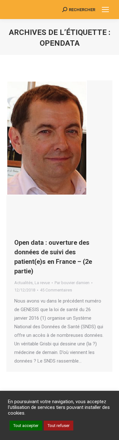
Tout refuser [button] (58, 425)
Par (72, 282)
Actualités (23, 282)
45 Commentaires (56, 290)
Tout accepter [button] (25, 425)
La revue (42, 282)
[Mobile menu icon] (105, 9)
